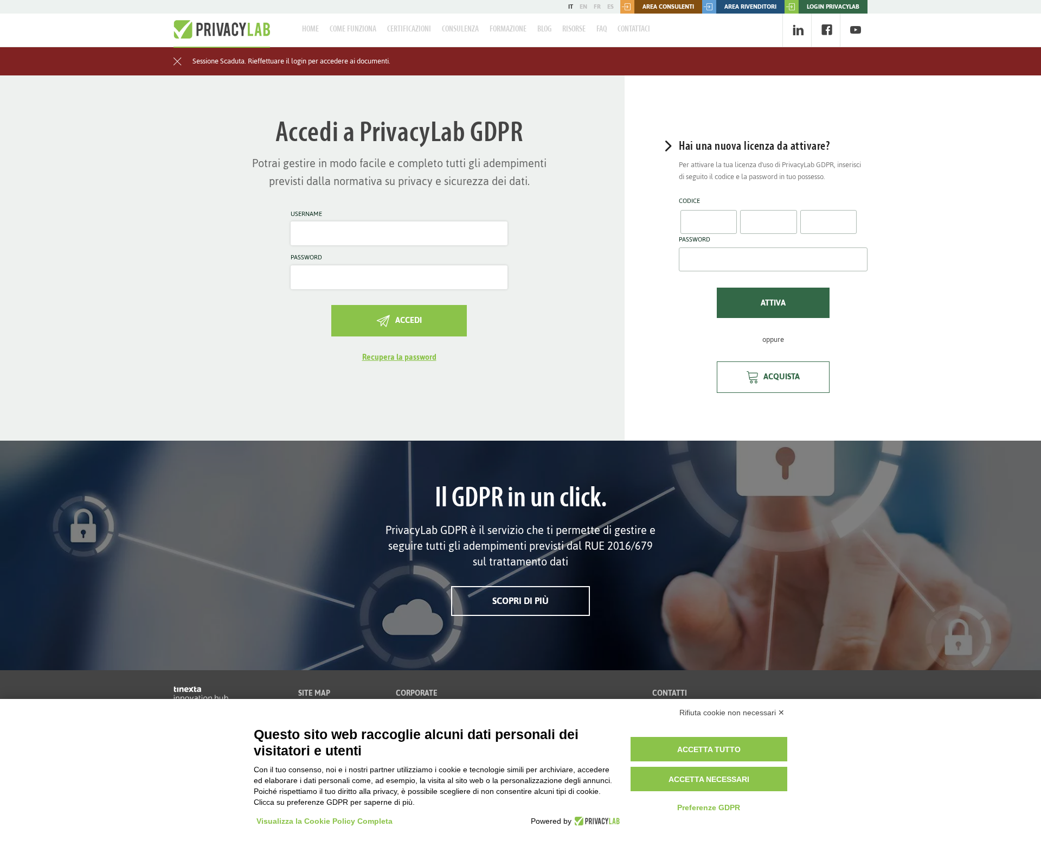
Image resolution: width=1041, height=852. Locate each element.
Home (310, 29)
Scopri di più (520, 600)
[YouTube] (855, 30)
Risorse (574, 29)
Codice (689, 201)
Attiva (773, 302)
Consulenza (460, 29)
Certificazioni (409, 29)
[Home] (222, 30)
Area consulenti (668, 6)
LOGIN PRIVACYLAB (833, 6)
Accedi (408, 320)
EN (583, 6)
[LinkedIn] (797, 30)
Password (306, 258)
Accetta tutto (709, 749)
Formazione (508, 29)
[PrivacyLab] (595, 821)
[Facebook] (826, 30)
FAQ (601, 29)
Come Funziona (353, 29)
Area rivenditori (750, 6)
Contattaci (634, 29)
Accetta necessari (709, 779)
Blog (544, 29)
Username (306, 214)
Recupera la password (399, 357)
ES (610, 6)
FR (597, 6)
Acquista (781, 376)
